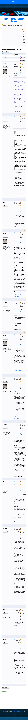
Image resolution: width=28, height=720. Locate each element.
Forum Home (4, 25)
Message (16, 54)
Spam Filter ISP (10, 25)
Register (24, 42)
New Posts (24, 30)
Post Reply (4, 51)
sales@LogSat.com (14, 713)
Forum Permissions (23, 698)
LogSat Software (17, 109)
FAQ (23, 36)
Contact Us (14, 714)
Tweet (4, 692)
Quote (21, 70)
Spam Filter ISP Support (18, 25)
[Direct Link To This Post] (19, 116)
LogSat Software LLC (18, 711)
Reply (21, 73)
